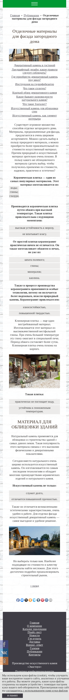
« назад (34, 586)
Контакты (35, 654)
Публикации (31, 15)
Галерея (34, 648)
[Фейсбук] (4, 644)
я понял (12, 695)
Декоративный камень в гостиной (34, 65)
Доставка (34, 641)
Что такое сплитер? (34, 88)
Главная (15, 15)
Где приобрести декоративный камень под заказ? (35, 78)
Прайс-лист (35, 632)
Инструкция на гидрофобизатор (34, 84)
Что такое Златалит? (34, 104)
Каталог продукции (35, 629)
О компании (34, 626)
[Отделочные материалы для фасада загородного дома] (34, 55)
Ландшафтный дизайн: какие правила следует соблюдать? (35, 71)
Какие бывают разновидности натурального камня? (34, 98)
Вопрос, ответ (34, 645)
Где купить (34, 638)
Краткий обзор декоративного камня (34, 92)
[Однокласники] (4, 661)
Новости (34, 635)
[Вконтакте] (4, 653)
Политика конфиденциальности (34, 671)
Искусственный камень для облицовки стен (34, 110)
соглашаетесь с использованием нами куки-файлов (37, 690)
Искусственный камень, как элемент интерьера (34, 117)
